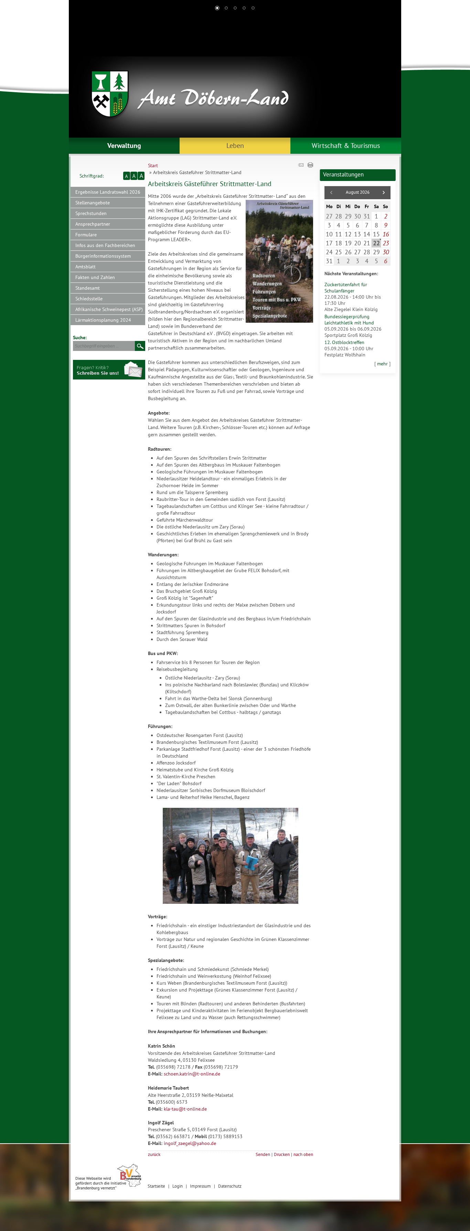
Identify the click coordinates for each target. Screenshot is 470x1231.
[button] (384, 192)
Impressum (200, 1186)
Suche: (80, 337)
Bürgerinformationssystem (103, 256)
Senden (263, 1154)
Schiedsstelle (89, 299)
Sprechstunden (91, 213)
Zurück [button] (79, 76)
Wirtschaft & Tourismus (346, 145)
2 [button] (226, 8)
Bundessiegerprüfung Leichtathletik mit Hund (349, 319)
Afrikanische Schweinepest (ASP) (109, 309)
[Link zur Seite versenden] (300, 166)
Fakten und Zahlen (95, 277)
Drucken (282, 1154)
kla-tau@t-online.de (185, 1109)
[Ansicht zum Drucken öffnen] (310, 166)
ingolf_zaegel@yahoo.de (190, 1143)
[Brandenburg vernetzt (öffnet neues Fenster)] (108, 1189)
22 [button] (376, 243)
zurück (154, 1154)
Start (153, 165)
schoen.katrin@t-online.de (192, 1074)
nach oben (303, 1154)
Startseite (156, 1186)
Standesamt (87, 288)
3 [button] (235, 8)
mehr (382, 364)
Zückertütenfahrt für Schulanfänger (345, 287)
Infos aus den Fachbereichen (105, 245)
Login (177, 1186)
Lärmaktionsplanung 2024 (103, 320)
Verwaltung (124, 145)
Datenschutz (230, 1186)
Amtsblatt (85, 267)
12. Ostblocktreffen (344, 342)
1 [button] (217, 8)
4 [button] (244, 8)
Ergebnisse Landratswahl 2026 (107, 192)
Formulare (86, 235)
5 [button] (253, 8)
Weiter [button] (391, 76)
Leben (235, 145)
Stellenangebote (92, 203)
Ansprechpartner (92, 224)
